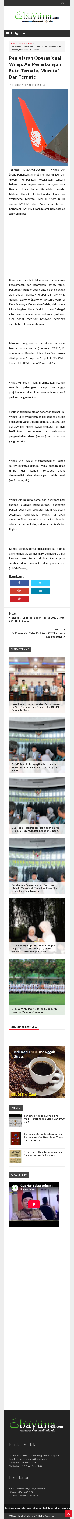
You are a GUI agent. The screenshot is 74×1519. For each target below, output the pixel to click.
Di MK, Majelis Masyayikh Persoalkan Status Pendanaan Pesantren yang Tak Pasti (35, 767)
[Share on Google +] (19, 590)
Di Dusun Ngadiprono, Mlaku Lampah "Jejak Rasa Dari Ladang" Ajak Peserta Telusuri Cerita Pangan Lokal (34, 948)
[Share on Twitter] (40, 582)
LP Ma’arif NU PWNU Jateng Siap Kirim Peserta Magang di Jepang (34, 1010)
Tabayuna (30, 1516)
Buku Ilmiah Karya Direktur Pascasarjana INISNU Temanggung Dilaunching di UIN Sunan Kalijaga (36, 707)
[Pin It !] (19, 598)
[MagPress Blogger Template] (37, 18)
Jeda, (42, 85)
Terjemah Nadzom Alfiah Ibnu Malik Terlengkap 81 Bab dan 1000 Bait (44, 1118)
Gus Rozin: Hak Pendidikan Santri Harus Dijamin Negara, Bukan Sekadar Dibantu (35, 829)
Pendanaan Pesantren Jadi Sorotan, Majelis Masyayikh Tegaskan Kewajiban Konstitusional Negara (35, 888)
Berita (22, 43)
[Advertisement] (37, 254)
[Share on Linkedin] (40, 590)
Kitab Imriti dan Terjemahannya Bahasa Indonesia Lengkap (43, 1153)
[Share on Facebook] (19, 582)
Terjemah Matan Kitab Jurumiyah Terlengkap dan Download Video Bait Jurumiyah (43, 1136)
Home (14, 43)
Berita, (36, 85)
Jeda (30, 43)
